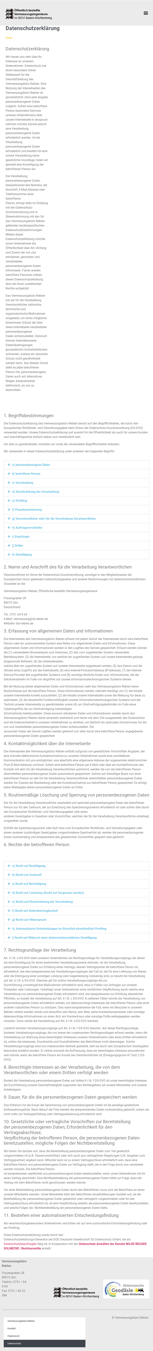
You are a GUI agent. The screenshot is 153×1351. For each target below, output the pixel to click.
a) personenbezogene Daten (31, 465)
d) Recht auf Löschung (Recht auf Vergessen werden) (48, 893)
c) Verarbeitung (22, 483)
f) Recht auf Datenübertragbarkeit (35, 911)
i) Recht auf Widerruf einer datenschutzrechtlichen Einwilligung (54, 937)
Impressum (13, 1336)
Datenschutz (14, 1343)
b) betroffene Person (26, 474)
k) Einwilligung (22, 554)
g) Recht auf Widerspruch (29, 919)
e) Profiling (19, 500)
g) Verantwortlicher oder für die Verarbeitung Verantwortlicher (54, 518)
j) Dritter (17, 545)
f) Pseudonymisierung (27, 509)
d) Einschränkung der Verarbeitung (35, 491)
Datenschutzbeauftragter (20, 1244)
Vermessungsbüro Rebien (21, 1321)
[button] (145, 12)
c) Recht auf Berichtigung (29, 884)
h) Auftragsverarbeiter (27, 527)
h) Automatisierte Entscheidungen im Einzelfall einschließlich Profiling (59, 928)
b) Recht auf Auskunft (27, 875)
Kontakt (11, 1328)
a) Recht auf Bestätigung (28, 866)
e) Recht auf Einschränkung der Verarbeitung (42, 902)
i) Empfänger (21, 536)
